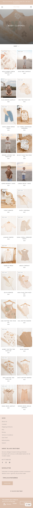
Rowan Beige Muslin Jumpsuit (24, 406)
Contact (4, 424)
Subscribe (7, 483)
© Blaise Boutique (16, 491)
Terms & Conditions (7, 435)
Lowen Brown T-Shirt (9, 183)
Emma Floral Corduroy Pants (24, 238)
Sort (16, 46)
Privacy (4, 432)
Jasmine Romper (8, 237)
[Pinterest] (9, 462)
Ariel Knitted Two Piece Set (8, 378)
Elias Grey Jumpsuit (24, 71)
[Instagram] (6, 462)
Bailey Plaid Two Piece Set (24, 155)
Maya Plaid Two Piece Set (24, 293)
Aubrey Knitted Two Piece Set (8, 350)
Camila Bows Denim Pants (8, 127)
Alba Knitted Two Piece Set (8, 321)
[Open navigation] (2, 7)
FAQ (3, 429)
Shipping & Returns (7, 427)
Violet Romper (8, 210)
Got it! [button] (25, 502)
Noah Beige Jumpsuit (8, 406)
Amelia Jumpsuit (24, 265)
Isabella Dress (8, 265)
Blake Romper (24, 349)
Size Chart (5, 437)
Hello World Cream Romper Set (8, 72)
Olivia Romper (8, 292)
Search (4, 443)
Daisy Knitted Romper (24, 377)
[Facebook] (2, 462)
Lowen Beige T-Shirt (24, 183)
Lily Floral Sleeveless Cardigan (24, 127)
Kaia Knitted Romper (24, 321)
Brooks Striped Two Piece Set (8, 155)
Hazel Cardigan (24, 210)
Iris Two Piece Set (24, 100)
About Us (4, 421)
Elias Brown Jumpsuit (9, 100)
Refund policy (5, 440)
